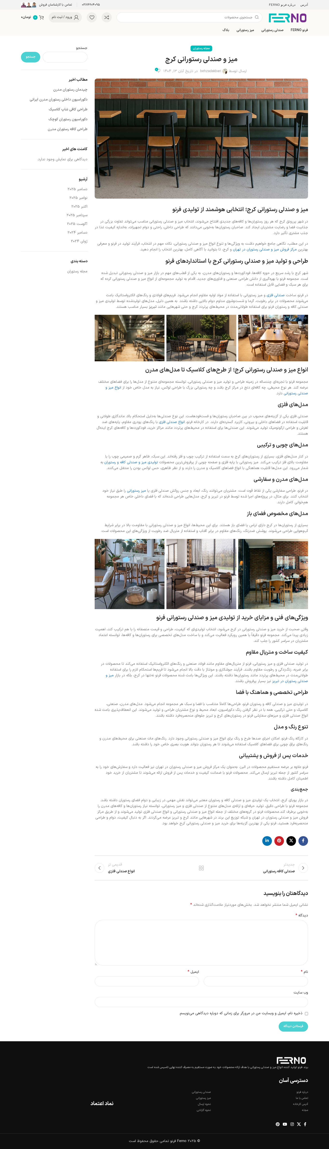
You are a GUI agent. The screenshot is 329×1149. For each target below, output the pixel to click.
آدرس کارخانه (300, 1104)
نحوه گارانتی (204, 1110)
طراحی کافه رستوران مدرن (67, 129)
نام (304, 972)
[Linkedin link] (267, 841)
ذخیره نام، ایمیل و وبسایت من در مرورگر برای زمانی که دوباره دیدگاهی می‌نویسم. (241, 1013)
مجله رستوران (201, 48)
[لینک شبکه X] (291, 841)
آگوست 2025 (77, 224)
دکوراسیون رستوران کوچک (67, 119)
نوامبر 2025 (78, 198)
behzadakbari (210, 71)
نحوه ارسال (204, 1104)
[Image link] (291, 1060)
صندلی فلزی (276, 295)
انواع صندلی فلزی (172, 422)
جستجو (81, 48)
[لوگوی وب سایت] (287, 17)
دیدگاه (302, 915)
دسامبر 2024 (77, 232)
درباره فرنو (302, 1092)
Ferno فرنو (178, 1141)
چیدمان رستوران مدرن (70, 90)
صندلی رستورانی (201, 1092)
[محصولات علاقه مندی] (91, 17)
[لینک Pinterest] (279, 841)
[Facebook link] (303, 841)
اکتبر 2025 (79, 206)
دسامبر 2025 (77, 189)
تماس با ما (302, 1098)
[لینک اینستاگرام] (292, 1124)
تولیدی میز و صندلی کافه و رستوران (131, 462)
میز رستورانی (136, 491)
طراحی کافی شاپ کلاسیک (68, 109)
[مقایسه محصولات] (106, 17)
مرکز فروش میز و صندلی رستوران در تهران (265, 249)
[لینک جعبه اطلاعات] (91, 5)
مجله (305, 1110)
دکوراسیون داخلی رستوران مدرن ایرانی (58, 99)
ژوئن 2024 (79, 241)
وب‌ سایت (301, 992)
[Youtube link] (285, 1124)
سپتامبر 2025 (76, 215)
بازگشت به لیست (201, 868)
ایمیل (193, 972)
